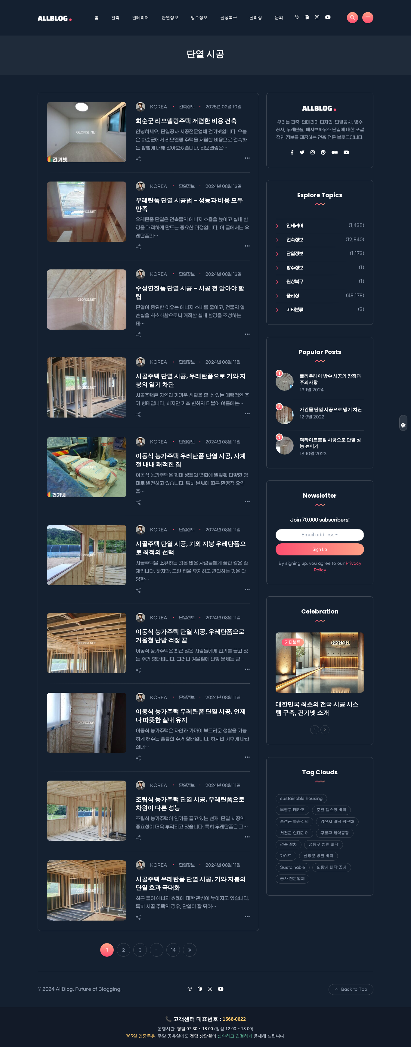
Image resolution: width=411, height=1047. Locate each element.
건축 (115, 17)
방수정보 (199, 17)
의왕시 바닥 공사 (332, 867)
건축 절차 (288, 844)
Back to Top (354, 989)
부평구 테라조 (292, 810)
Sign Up (320, 549)
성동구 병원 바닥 (323, 844)
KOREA (158, 107)
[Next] (324, 729)
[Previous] (314, 729)
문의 (279, 17)
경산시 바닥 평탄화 (337, 821)
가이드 (286, 856)
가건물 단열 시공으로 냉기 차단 (331, 409)
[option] (320, 675)
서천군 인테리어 (294, 833)
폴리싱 (255, 17)
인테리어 (140, 17)
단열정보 (170, 17)
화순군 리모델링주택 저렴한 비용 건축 (186, 121)
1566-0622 (234, 1019)
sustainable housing (301, 798)
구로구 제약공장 (334, 833)
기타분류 (294, 309)
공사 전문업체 (292, 879)
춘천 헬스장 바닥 (331, 810)
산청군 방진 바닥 (318, 856)
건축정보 (187, 107)
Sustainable (292, 867)
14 (173, 950)
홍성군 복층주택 (294, 821)
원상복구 (228, 17)
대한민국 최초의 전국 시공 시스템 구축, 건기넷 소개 (317, 708)
